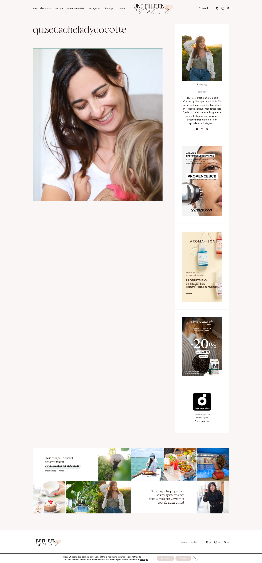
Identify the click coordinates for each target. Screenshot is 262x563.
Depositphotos (202, 421)
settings (144, 559)
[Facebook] (217, 8)
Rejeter (183, 558)
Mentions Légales (189, 542)
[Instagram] (223, 8)
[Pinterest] (228, 8)
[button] (203, 8)
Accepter (165, 558)
